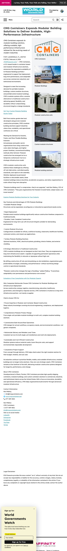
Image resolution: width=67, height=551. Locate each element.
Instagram (7, 417)
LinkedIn (6, 415)
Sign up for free (19, 542)
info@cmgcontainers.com (12, 410)
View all (63, 3)
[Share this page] (62, 20)
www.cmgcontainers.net (14, 396)
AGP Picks (6, 3)
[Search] (53, 20)
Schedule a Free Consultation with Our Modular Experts (22, 278)
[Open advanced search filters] (57, 20)
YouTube (6, 422)
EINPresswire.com (10, 62)
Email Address (10, 534)
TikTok (5, 425)
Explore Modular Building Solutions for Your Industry (21, 197)
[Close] (34, 509)
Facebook (6, 420)
